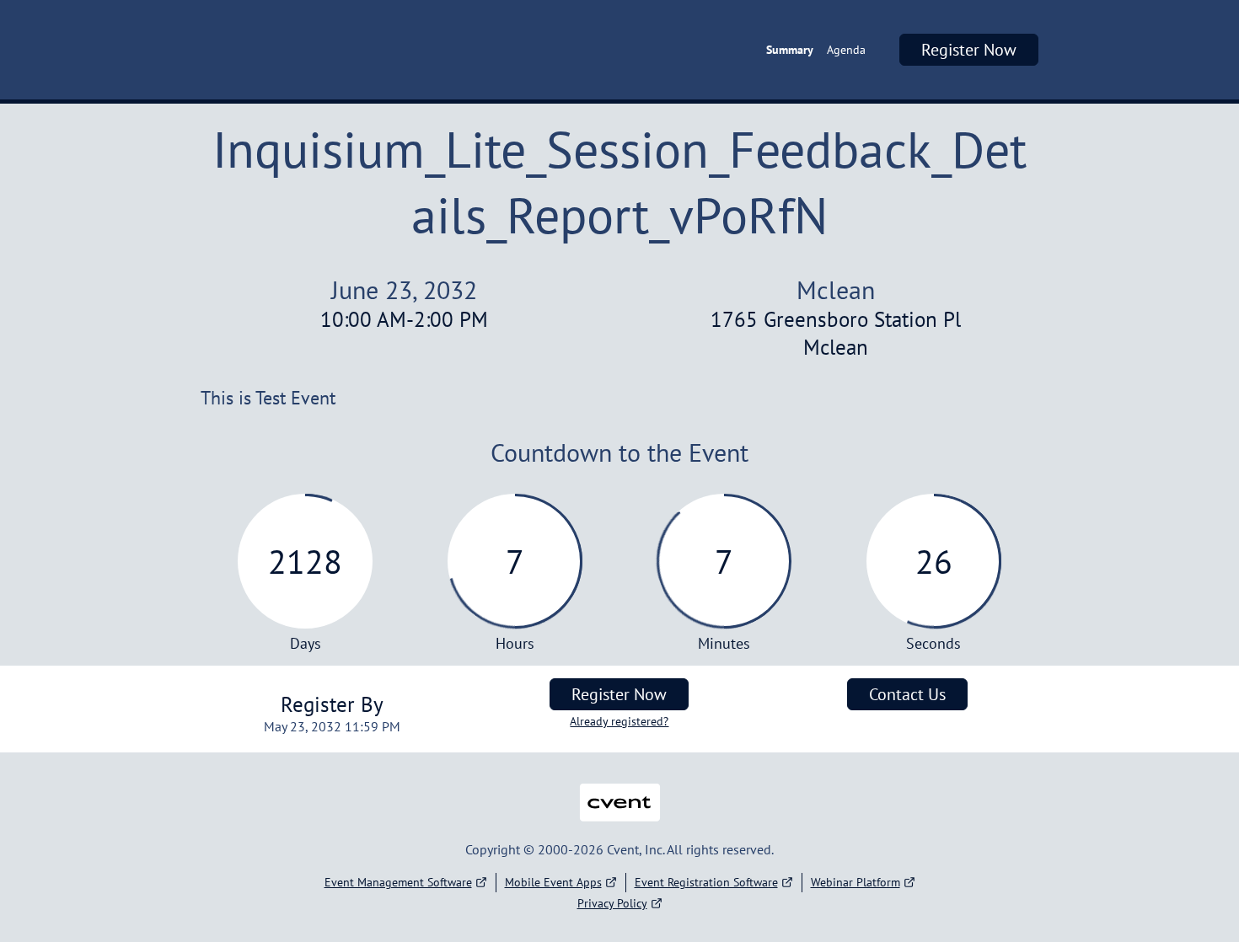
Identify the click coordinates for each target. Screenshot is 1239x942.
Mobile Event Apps (553, 882)
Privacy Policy (612, 903)
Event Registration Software (706, 882)
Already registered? (619, 721)
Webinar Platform (855, 882)
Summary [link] (789, 49)
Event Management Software (398, 882)
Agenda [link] (846, 49)
